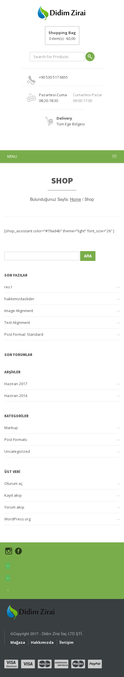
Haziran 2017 (15, 383)
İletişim (66, 642)
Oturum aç (13, 483)
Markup (11, 427)
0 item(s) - (62, 35)
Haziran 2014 (15, 395)
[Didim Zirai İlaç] (31, 609)
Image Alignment (18, 310)
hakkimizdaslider (19, 298)
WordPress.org (17, 519)
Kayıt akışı (13, 495)
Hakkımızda (42, 642)
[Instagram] (8, 551)
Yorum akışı (14, 507)
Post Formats (15, 439)
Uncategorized (17, 451)
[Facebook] (18, 551)
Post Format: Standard (23, 334)
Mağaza (17, 642)
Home (75, 199)
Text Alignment (17, 322)
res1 (8, 287)
